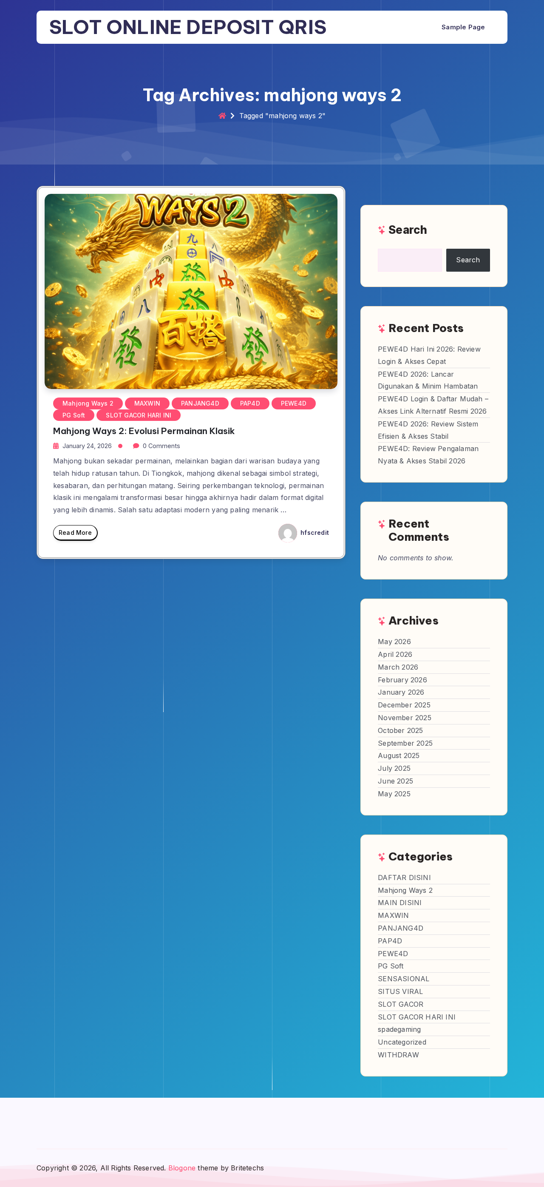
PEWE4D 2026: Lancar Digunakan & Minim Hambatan (428, 380)
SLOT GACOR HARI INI (138, 415)
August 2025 (398, 755)
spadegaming (399, 1029)
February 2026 (402, 680)
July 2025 (394, 768)
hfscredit (314, 532)
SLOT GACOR (400, 1004)
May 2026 (394, 641)
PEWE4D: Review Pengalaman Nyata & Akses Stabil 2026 (428, 454)
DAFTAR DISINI (404, 877)
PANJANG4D (200, 403)
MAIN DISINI (400, 902)
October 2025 (400, 730)
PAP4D (250, 403)
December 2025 (404, 705)
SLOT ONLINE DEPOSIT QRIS (187, 27)
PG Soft (73, 415)
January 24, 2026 (87, 445)
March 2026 (398, 667)
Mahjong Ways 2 (87, 403)
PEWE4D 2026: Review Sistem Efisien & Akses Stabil (428, 430)
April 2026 (395, 654)
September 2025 (405, 743)
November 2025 (404, 717)
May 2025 (394, 793)
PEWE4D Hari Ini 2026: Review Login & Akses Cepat (429, 355)
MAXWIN (147, 403)
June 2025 (395, 781)
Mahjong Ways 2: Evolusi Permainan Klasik (144, 431)
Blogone (182, 1168)
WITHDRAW (398, 1055)
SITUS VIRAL (400, 991)
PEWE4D (293, 403)
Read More (75, 532)
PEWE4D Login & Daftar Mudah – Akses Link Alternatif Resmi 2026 (433, 405)
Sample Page (463, 27)
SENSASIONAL (403, 978)
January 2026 (401, 692)
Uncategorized (402, 1042)
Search (407, 229)
